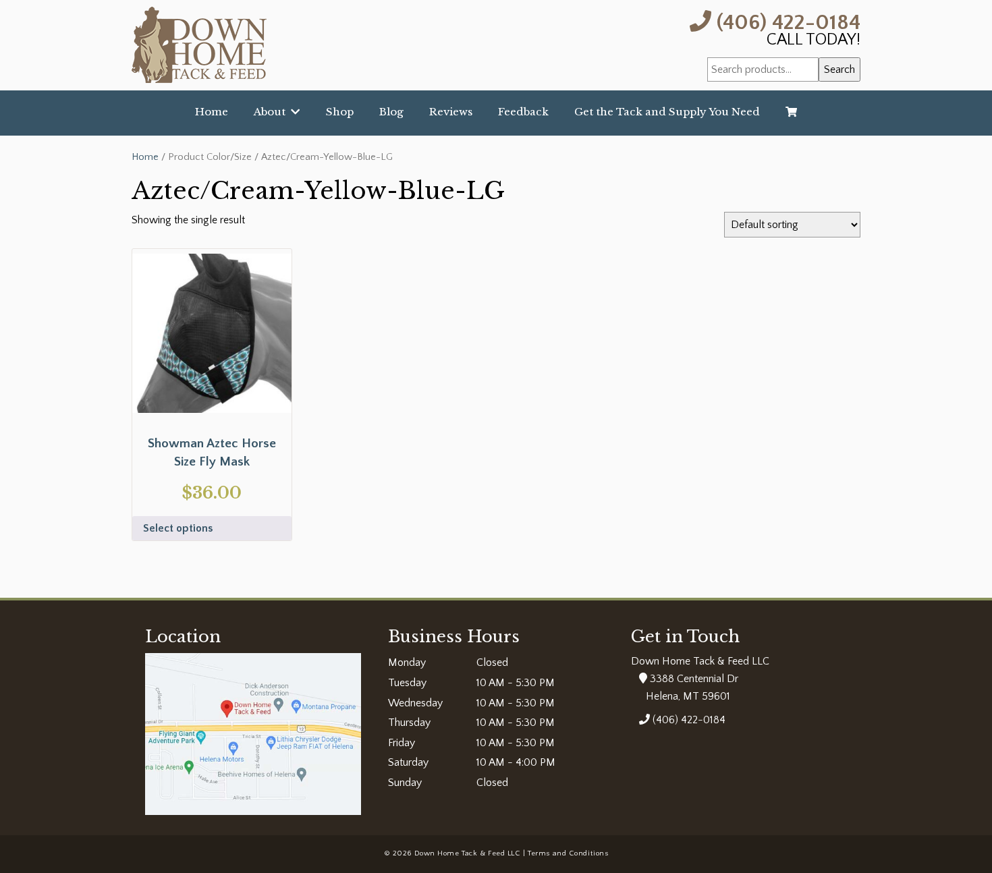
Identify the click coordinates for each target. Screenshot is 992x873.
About (272, 111)
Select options (178, 528)
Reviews (450, 111)
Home (211, 111)
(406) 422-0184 (785, 21)
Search (839, 69)
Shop (340, 111)
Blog (391, 111)
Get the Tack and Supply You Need (667, 111)
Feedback (523, 111)
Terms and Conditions (568, 853)
